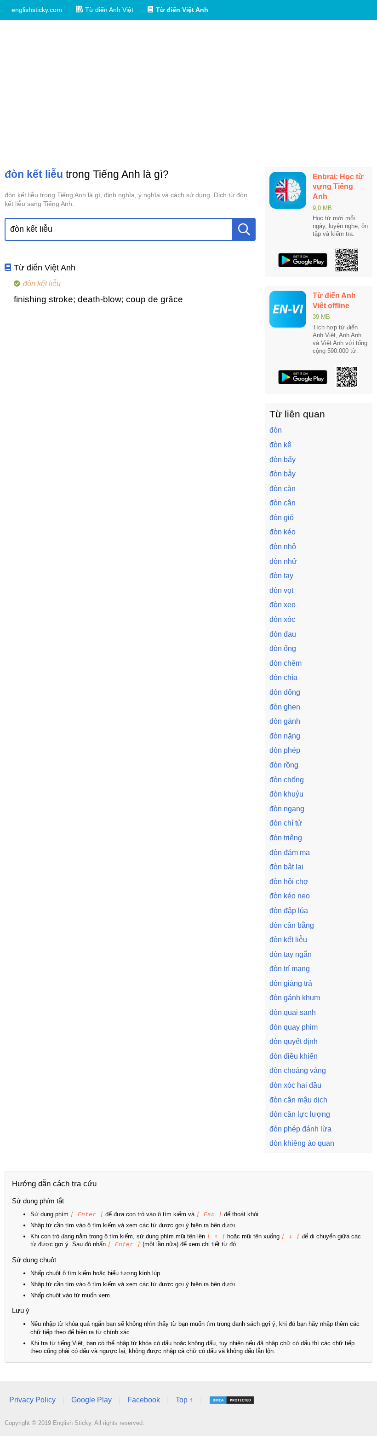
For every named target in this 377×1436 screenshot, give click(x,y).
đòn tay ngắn (290, 954)
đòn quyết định (293, 1041)
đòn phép (284, 750)
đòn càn (282, 488)
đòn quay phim (293, 1027)
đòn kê (280, 445)
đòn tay (281, 576)
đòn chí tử (285, 823)
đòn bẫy (282, 474)
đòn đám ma (289, 852)
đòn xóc (282, 619)
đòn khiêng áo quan (301, 1143)
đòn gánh (284, 721)
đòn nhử (283, 561)
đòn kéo (282, 532)
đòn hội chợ (288, 881)
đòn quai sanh (292, 1012)
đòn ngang (286, 809)
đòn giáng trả (290, 983)
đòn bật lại (286, 867)
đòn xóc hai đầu (295, 1085)
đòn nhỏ (282, 547)
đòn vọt (281, 590)
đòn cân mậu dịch (298, 1100)
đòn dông (284, 692)
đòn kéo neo (289, 896)
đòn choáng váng (297, 1070)
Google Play (91, 1400)
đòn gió (281, 518)
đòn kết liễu (288, 940)
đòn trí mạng (289, 969)
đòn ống (282, 648)
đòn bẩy (282, 459)
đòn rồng (283, 765)
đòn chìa (283, 677)
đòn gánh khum (294, 998)
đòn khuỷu (286, 794)
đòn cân (282, 503)
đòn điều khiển (293, 1056)
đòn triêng (285, 838)
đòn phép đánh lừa (300, 1129)
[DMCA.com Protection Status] (231, 1400)
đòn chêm (285, 663)
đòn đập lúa (288, 910)
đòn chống (286, 780)
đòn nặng (284, 736)
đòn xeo (282, 605)
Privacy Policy (32, 1400)
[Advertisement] (188, 93)
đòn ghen (284, 707)
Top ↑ (184, 1400)
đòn (275, 430)
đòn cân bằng (291, 925)
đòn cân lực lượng (299, 1114)
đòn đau (282, 634)
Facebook (143, 1400)
